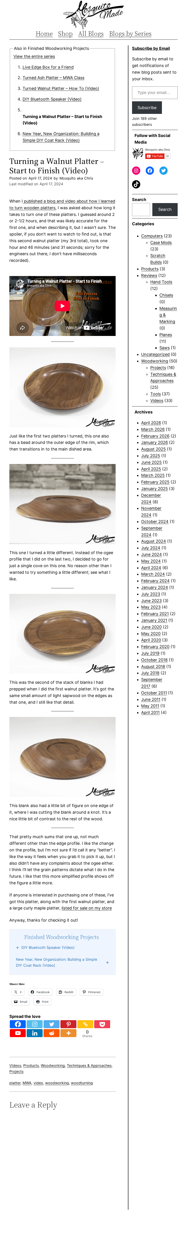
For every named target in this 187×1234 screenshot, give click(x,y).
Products (31, 1065)
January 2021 (154, 620)
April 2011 (150, 712)
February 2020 (155, 646)
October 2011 (154, 692)
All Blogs (91, 33)
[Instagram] (35, 1024)
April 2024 (151, 567)
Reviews (149, 275)
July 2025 (150, 455)
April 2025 (151, 469)
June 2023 (151, 600)
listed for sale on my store (87, 908)
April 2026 (151, 422)
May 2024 (151, 561)
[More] (68, 1033)
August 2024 (153, 541)
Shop (65, 33)
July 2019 (150, 653)
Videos (15, 1065)
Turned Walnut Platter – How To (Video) (61, 88)
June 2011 (150, 699)
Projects (16, 1071)
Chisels (166, 295)
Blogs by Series (130, 33)
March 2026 (153, 429)
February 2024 (155, 580)
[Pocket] (102, 1024)
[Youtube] (18, 1033)
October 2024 (155, 521)
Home (44, 33)
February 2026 (155, 436)
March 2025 (153, 475)
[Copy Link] (85, 1024)
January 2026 (154, 442)
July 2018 (150, 673)
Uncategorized (155, 354)
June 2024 (151, 554)
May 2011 (150, 705)
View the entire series (34, 56)
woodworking (57, 1083)
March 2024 (153, 574)
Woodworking (53, 1065)
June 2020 (151, 627)
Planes (165, 334)
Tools (155, 394)
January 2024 (154, 587)
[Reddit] (52, 1033)
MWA (27, 1083)
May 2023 (151, 607)
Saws (164, 347)
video (38, 1083)
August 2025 (153, 449)
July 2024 (150, 547)
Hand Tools (161, 281)
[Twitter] (52, 1024)
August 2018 (153, 666)
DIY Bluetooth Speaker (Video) (52, 99)
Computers (152, 235)
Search (139, 199)
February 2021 (155, 613)
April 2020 (151, 640)
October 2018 (154, 659)
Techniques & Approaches (89, 1065)
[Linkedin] (35, 1033)
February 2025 (155, 482)
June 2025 (151, 462)
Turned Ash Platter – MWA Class (53, 77)
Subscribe (147, 107)
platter (15, 1083)
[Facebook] (18, 1024)
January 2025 (154, 488)
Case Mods (161, 242)
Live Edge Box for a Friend (48, 67)
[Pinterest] (68, 1024)
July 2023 (150, 594)
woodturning (82, 1083)
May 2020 (151, 633)
